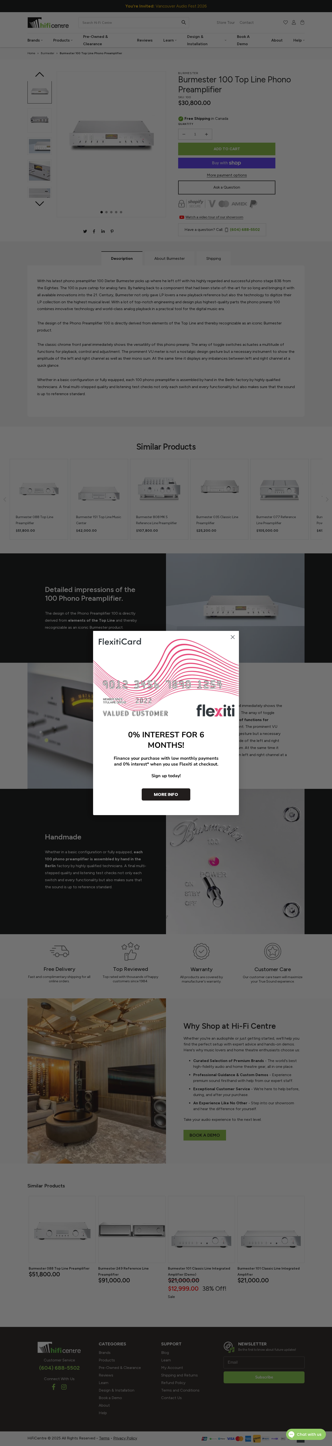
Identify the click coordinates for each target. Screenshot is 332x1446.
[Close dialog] (232, 637)
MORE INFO (166, 794)
